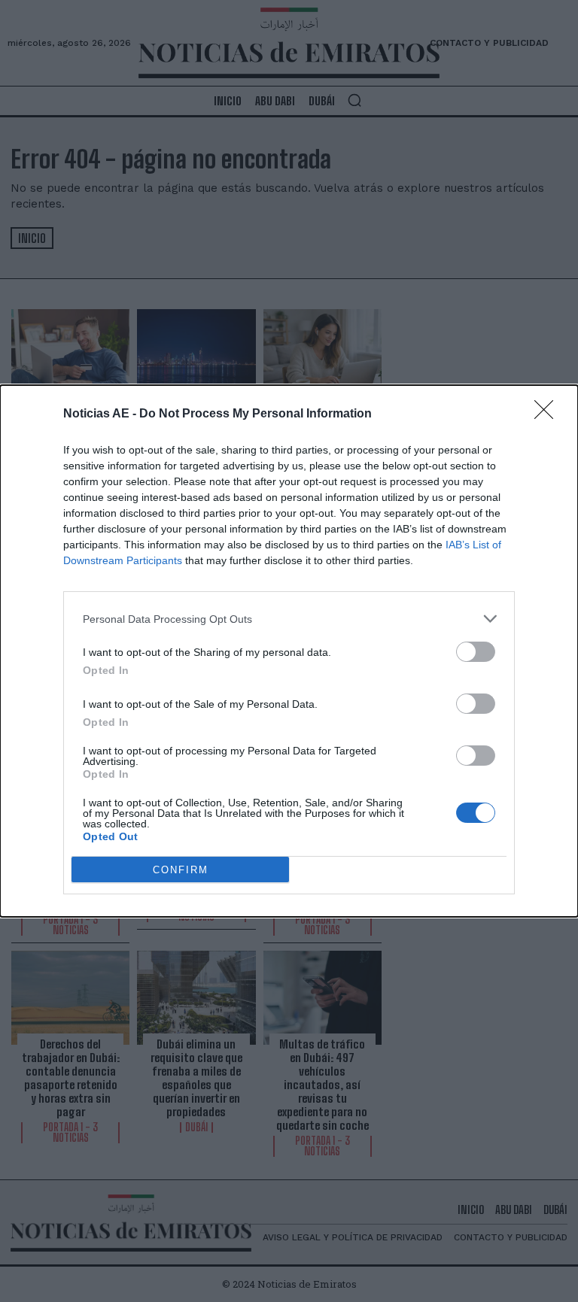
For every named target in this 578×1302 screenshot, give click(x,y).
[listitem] (289, 619)
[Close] (548, 414)
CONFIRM (180, 870)
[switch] (475, 652)
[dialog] (289, 651)
